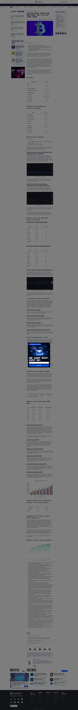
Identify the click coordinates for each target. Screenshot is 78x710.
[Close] (49, 344)
